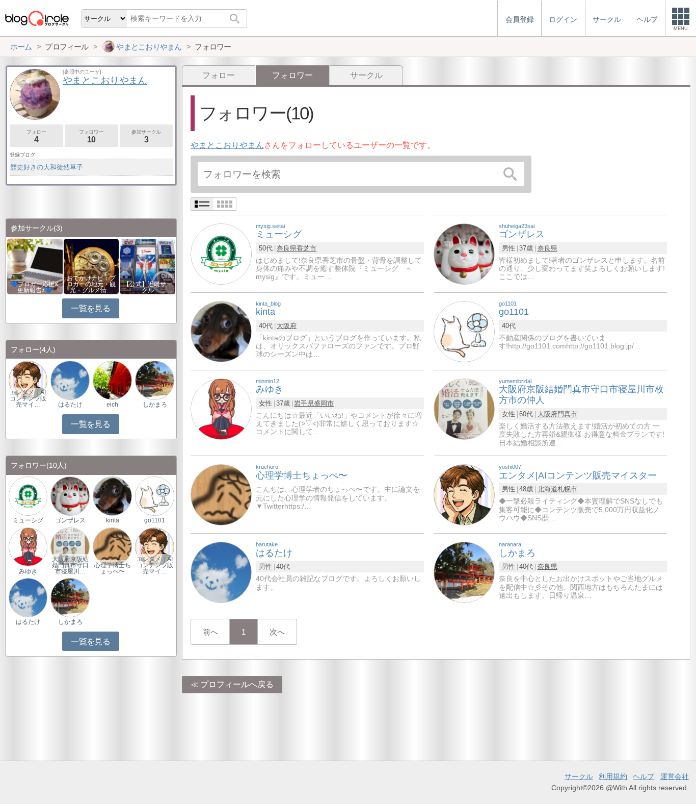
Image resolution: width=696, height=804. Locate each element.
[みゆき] (221, 408)
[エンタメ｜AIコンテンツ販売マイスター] (28, 380)
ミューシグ (28, 520)
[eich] (112, 380)
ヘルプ (643, 776)
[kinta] (221, 330)
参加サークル (146, 136)
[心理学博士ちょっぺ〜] (221, 494)
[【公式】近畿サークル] (147, 265)
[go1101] (464, 330)
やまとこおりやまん (227, 145)
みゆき (28, 571)
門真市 (567, 414)
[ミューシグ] (221, 253)
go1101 (154, 520)
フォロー (218, 75)
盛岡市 (324, 403)
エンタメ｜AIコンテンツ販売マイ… (28, 398)
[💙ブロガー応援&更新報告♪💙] (35, 265)
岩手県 (304, 403)
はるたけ (70, 404)
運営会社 (674, 776)
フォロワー (91, 136)
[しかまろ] (464, 571)
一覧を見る (90, 308)
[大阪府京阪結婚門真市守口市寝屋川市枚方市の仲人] (464, 408)
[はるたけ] (221, 571)
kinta (112, 520)
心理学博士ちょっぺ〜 (112, 568)
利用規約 (613, 776)
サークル (366, 75)
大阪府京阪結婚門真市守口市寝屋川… (70, 565)
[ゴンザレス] (464, 253)
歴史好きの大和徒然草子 (46, 167)
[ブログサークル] (36, 18)
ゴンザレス (70, 520)
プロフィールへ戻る (237, 684)
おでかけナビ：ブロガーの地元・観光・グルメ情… (91, 284)
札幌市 (567, 489)
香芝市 (306, 248)
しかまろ (155, 404)
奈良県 (287, 248)
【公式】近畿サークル (147, 287)
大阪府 (287, 326)
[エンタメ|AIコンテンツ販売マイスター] (464, 494)
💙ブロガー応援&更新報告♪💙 (35, 287)
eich (112, 404)
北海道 (547, 489)
